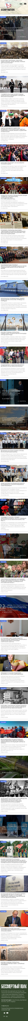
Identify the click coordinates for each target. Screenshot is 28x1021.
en (21, 4)
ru (7, 1016)
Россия (3, 43)
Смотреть (23, 36)
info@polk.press (5, 1005)
